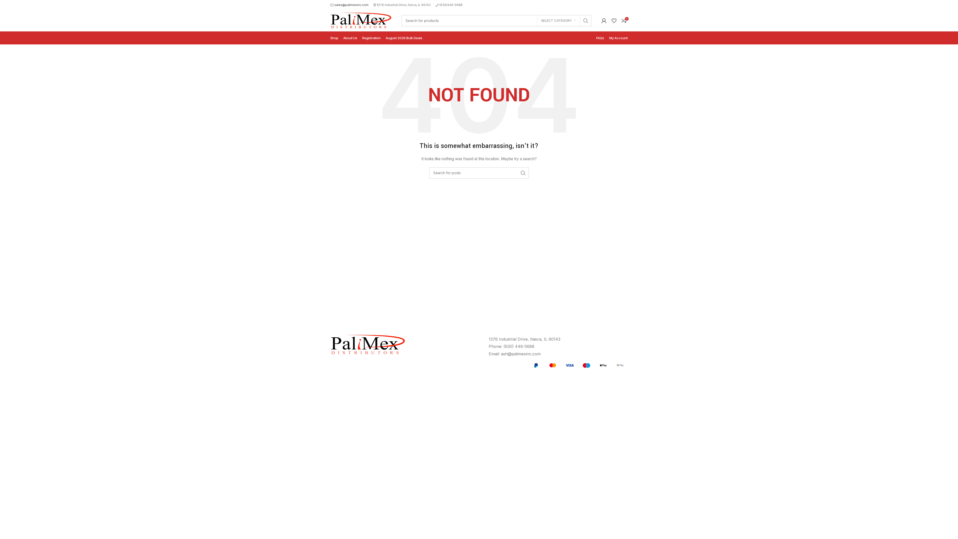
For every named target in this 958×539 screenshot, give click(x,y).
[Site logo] (360, 20)
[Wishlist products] (614, 21)
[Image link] (578, 365)
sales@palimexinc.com (351, 5)
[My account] (604, 21)
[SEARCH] (586, 20)
